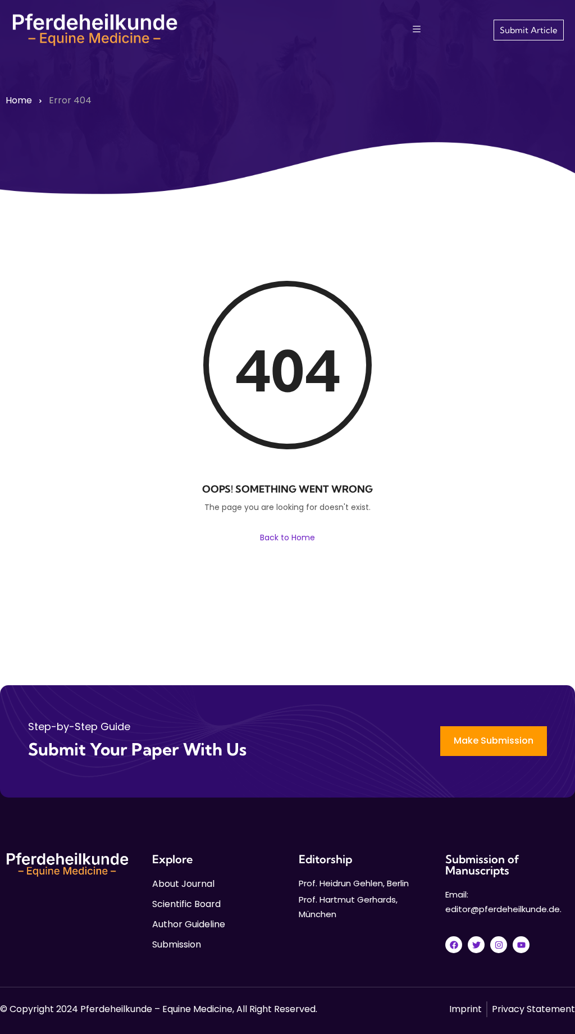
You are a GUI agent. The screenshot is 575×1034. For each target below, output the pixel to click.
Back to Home (287, 537)
